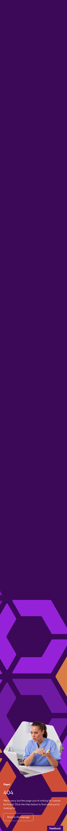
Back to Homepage (18, 817)
